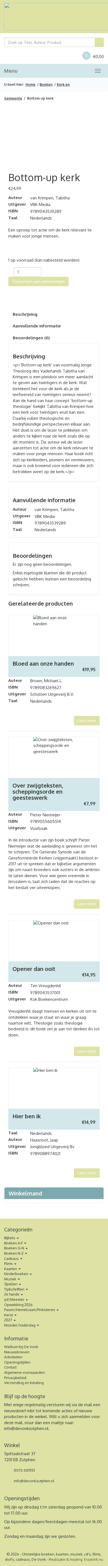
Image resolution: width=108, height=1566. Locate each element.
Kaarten (11, 1269)
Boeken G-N (14, 1248)
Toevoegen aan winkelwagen (38, 281)
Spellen (11, 1284)
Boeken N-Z (14, 1253)
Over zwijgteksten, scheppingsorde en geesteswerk (37, 791)
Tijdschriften (14, 1289)
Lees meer (87, 720)
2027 (8, 1320)
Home (30, 84)
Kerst (9, 1315)
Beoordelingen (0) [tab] (31, 337)
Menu (10, 71)
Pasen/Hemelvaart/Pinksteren (30, 1309)
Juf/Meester (14, 1299)
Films (9, 1263)
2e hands (12, 1294)
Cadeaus (12, 1258)
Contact (10, 1367)
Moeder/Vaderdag (20, 1325)
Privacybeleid (15, 1377)
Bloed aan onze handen (43, 663)
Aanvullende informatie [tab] (37, 326)
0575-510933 (24, 1470)
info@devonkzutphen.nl (26, 1428)
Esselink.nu (93, 1559)
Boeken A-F (14, 1243)
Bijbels (10, 1238)
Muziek (10, 1279)
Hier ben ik (26, 1116)
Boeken (46, 84)
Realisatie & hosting (65, 1559)
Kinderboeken (16, 1273)
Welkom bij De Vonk (21, 1346)
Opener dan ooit (33, 968)
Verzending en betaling (24, 1382)
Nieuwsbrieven (17, 1352)
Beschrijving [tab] (25, 314)
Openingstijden (17, 1362)
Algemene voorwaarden (24, 1372)
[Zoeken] (99, 42)
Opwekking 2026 (18, 1304)
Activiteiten (13, 1357)
